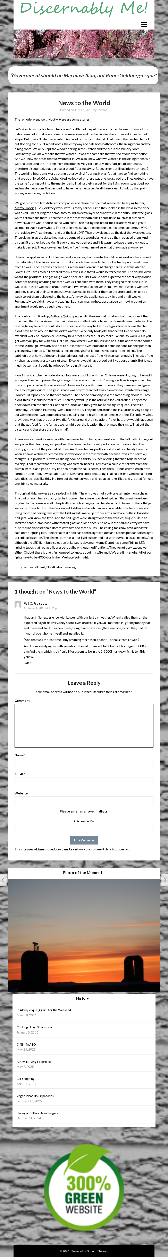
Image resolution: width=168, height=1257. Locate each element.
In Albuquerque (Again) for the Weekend (44, 1010)
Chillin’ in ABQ (26, 1044)
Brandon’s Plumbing (42, 409)
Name (20, 755)
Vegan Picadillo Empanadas (35, 1096)
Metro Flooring (25, 208)
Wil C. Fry (31, 603)
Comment (23, 700)
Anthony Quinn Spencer (66, 316)
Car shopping (26, 1078)
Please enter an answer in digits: (84, 811)
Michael (102, 110)
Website (21, 793)
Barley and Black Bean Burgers (37, 1113)
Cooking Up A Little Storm (34, 1027)
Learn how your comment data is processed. (99, 849)
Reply (27, 662)
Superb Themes (97, 1251)
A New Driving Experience (34, 1061)
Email (20, 774)
